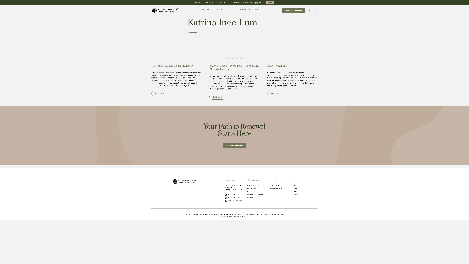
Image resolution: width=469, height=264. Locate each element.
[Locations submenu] (224, 9)
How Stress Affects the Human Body (172, 65)
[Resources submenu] (249, 9)
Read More (159, 93)
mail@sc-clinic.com (235, 201)
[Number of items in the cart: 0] (308, 10)
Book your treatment (294, 10)
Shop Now (270, 2)
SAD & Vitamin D (277, 65)
